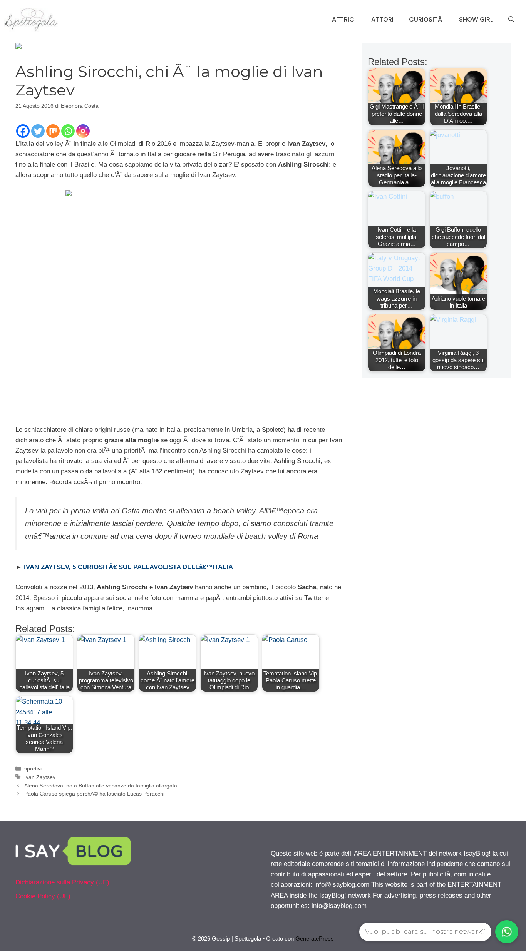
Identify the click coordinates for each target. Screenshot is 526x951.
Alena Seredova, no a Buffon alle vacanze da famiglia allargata (100, 785)
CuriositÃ (426, 19)
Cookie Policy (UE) (42, 896)
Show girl (476, 19)
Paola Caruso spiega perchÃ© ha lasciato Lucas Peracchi (94, 794)
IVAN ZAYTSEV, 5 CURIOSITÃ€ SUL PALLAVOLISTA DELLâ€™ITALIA (128, 567)
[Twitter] (38, 131)
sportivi (33, 768)
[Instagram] (83, 131)
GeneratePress (314, 938)
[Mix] (53, 131)
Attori (382, 19)
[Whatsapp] (68, 131)
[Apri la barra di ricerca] (511, 19)
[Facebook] (23, 131)
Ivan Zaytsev (39, 777)
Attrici (344, 19)
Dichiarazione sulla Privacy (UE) (62, 882)
